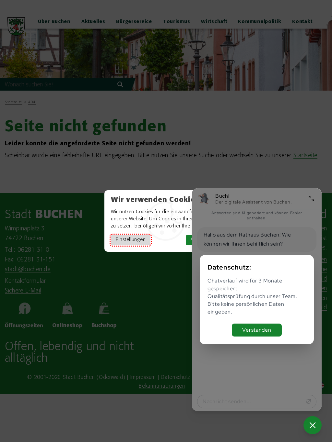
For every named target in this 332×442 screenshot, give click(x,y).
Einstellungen (131, 240)
